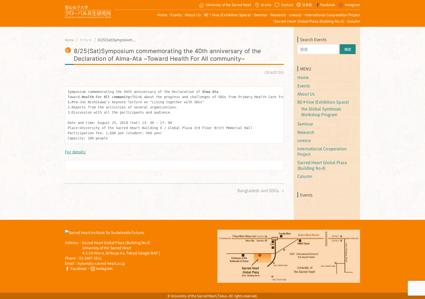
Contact (287, 4)
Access (266, 4)
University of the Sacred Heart (228, 4)
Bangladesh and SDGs (258, 190)
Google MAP (148, 252)
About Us (193, 15)
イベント (85, 40)
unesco (295, 15)
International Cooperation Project (332, 15)
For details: (75, 152)
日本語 (307, 4)
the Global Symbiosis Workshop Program (321, 111)
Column (353, 21)
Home (162, 15)
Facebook (327, 4)
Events (176, 15)
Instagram (352, 4)
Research (278, 15)
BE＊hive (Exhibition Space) (227, 15)
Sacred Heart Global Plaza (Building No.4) (309, 21)
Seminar (260, 15)
